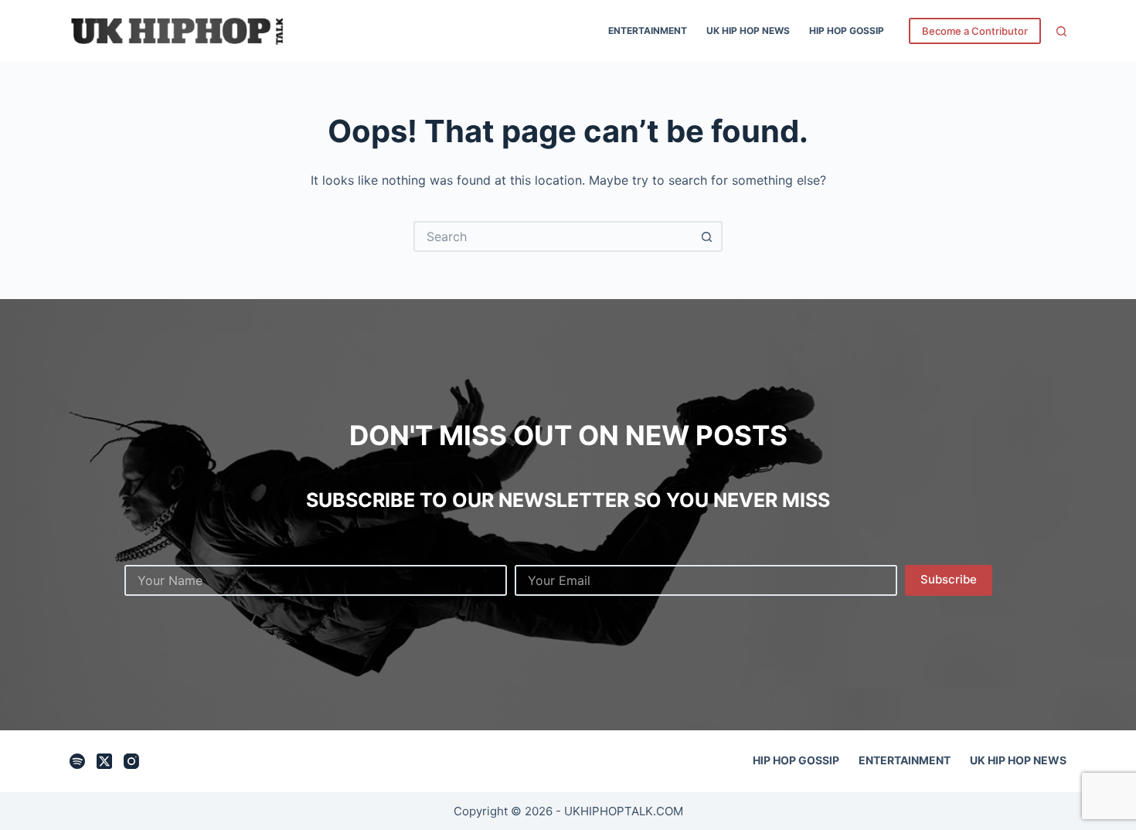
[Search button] (707, 236)
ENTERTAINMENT (647, 30)
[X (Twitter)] (104, 761)
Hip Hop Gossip (846, 30)
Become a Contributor (975, 31)
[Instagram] (131, 761)
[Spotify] (77, 761)
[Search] (1061, 31)
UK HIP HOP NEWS (748, 30)
